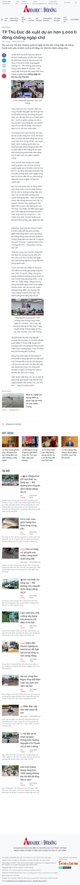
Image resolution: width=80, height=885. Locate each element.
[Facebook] (4, 55)
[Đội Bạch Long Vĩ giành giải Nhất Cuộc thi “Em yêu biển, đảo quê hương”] (30, 441)
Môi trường (39, 19)
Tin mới (6, 471)
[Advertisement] (41, 811)
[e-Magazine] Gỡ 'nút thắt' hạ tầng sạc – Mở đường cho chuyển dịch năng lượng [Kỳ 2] (30, 484)
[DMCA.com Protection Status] (65, 867)
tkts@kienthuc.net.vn (40, 881)
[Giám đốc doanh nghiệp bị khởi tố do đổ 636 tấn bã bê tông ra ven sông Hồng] (10, 646)
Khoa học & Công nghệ (14, 19)
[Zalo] (4, 60)
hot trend (7, 433)
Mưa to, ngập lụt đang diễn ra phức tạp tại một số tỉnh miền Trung (34, 400)
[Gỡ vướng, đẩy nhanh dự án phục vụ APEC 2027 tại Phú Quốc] (69, 441)
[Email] (4, 66)
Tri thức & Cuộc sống (68, 863)
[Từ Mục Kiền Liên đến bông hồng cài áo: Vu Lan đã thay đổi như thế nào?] (50, 441)
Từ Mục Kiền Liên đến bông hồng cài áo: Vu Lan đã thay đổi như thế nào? (48, 455)
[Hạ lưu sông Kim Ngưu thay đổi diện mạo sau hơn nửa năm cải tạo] (10, 680)
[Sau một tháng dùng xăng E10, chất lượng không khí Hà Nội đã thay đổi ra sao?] (10, 770)
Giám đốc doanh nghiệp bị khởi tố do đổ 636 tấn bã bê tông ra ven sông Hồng (29, 649)
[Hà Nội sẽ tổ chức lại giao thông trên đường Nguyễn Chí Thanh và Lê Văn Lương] (10, 737)
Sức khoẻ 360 (65, 19)
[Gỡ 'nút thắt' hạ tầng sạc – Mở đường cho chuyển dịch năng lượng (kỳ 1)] (10, 583)
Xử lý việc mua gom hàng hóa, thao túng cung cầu (28, 524)
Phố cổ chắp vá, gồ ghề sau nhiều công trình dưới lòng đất (29, 554)
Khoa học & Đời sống (40, 8)
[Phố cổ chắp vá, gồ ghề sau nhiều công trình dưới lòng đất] (10, 553)
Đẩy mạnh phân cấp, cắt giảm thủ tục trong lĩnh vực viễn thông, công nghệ (10, 455)
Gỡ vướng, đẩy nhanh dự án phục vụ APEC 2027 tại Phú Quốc (69, 454)
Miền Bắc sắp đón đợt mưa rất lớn (28, 709)
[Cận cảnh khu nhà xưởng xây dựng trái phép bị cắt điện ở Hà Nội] (10, 616)
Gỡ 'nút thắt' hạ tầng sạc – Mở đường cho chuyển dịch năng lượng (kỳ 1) (30, 586)
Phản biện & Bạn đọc (47, 19)
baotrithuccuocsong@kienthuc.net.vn (19, 881)
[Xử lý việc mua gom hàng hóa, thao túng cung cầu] (10, 523)
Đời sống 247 (23, 19)
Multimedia (75, 19)
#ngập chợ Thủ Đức (13, 424)
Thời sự (6, 19)
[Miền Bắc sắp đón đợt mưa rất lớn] (10, 710)
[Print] (4, 71)
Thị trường (31, 19)
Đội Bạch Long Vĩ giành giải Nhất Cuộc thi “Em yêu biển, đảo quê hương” (29, 455)
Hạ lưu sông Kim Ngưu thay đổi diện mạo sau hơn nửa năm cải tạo (30, 681)
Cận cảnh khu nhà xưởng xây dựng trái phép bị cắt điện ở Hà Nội (29, 618)
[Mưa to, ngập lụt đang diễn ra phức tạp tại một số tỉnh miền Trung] (13, 400)
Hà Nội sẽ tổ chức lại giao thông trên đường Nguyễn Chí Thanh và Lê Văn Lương (30, 740)
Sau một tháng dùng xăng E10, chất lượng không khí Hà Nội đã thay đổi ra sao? (29, 773)
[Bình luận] (4, 76)
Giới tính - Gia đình (57, 19)
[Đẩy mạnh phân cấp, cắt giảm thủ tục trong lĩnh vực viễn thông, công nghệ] (10, 441)
